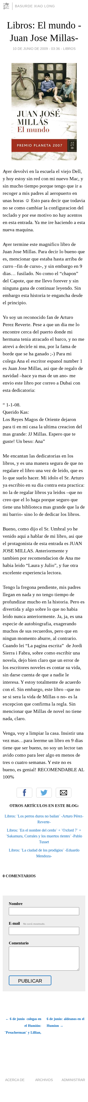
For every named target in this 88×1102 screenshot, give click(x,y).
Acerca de (14, 1080)
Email (63, 792)
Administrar (73, 1080)
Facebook (24, 792)
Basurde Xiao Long (35, 6)
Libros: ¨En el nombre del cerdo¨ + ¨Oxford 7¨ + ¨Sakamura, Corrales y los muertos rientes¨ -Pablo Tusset (44, 836)
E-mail (27, 923)
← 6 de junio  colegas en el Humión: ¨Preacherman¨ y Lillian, (23, 1025)
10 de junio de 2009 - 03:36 (36, 49)
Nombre (15, 904)
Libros (69, 49)
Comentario (19, 943)
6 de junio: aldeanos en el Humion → (65, 1022)
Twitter (44, 792)
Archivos (44, 1080)
